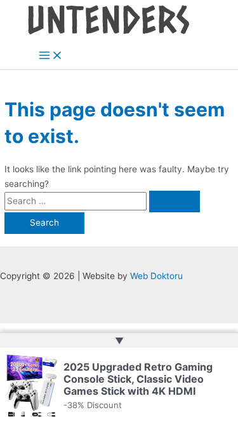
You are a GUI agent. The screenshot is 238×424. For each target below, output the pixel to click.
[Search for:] (102, 201)
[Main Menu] (51, 56)
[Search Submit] (174, 201)
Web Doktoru (156, 276)
